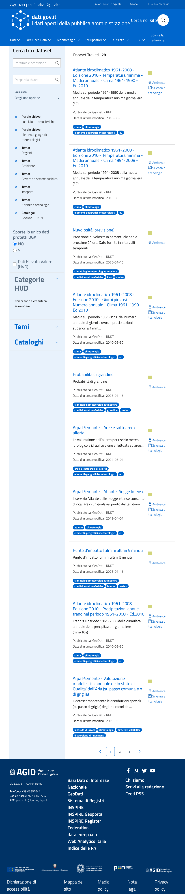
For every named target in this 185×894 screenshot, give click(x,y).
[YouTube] (153, 770)
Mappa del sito (74, 885)
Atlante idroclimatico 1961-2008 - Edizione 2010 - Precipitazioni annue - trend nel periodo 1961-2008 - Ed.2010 (108, 608)
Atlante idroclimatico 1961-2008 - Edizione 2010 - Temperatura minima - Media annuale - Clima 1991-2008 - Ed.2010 (108, 158)
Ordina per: (21, 92)
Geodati (134, 4)
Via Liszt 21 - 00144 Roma (26, 783)
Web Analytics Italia (87, 841)
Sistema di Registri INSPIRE (86, 804)
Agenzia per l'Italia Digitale (35, 4)
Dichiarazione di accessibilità (21, 885)
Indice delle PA (82, 848)
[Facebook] (128, 770)
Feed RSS (134, 793)
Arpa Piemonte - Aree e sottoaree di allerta (105, 430)
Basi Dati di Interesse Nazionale (88, 784)
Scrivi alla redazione (144, 787)
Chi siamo (134, 780)
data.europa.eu (82, 834)
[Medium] (136, 770)
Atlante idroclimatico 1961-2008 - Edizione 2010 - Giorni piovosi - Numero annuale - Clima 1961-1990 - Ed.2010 (107, 302)
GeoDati (75, 794)
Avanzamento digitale (108, 4)
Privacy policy (161, 885)
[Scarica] (150, 73)
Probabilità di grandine (93, 374)
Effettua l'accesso (158, 4)
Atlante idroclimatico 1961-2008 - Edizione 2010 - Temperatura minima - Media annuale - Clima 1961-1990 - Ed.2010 (108, 78)
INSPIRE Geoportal (86, 814)
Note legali (132, 885)
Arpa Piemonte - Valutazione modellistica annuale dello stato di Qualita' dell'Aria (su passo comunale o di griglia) (107, 686)
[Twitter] (144, 770)
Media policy (103, 885)
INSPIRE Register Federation (84, 824)
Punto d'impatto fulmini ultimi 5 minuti (108, 550)
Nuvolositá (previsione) (93, 230)
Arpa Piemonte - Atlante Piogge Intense (108, 491)
